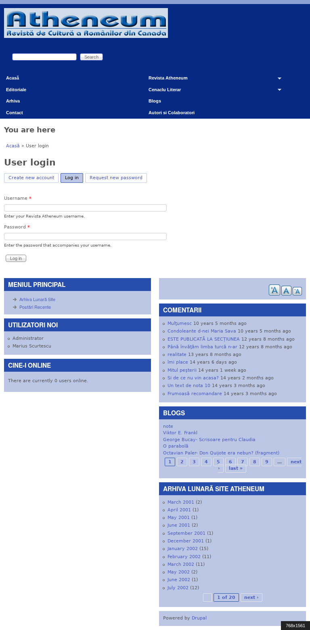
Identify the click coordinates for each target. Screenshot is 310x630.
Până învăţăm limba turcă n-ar (202, 347)
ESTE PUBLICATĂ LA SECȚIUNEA (204, 339)
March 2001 (181, 502)
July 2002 (178, 587)
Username (17, 198)
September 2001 (186, 533)
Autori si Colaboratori (172, 112)
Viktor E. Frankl (180, 432)
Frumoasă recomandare (195, 393)
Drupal (199, 618)
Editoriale (16, 89)
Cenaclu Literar (161, 91)
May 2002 (179, 572)
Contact (14, 112)
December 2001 (186, 541)
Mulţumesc (180, 323)
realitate (177, 354)
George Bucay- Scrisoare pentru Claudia (209, 439)
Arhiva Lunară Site (37, 299)
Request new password (116, 177)
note (168, 426)
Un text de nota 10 (189, 385)
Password (17, 227)
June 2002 (179, 579)
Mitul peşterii (182, 370)
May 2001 (179, 517)
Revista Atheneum (165, 79)
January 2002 (183, 548)
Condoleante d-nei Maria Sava (202, 331)
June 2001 (179, 525)
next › (251, 597)
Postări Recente (35, 306)
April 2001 (179, 510)
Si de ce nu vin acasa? (193, 378)
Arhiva (13, 100)
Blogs (155, 100)
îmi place (178, 362)
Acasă (12, 77)
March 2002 (181, 564)
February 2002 (184, 556)
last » (236, 468)
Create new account (31, 177)
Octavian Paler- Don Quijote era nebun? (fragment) (221, 453)
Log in (74, 177)
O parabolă (176, 446)
